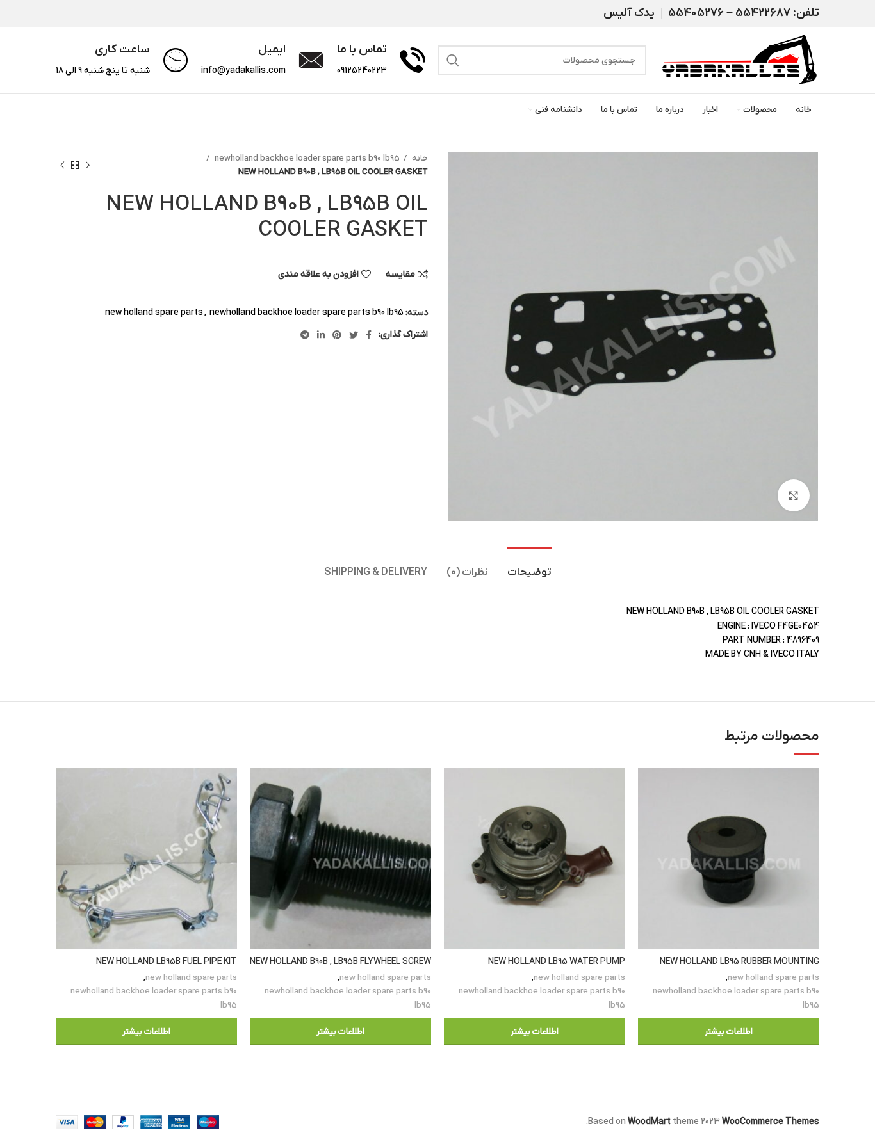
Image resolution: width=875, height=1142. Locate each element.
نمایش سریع (648, 817)
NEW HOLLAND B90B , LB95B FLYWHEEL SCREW (340, 962)
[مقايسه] (648, 789)
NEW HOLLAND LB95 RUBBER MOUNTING (739, 962)
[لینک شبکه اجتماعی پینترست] (337, 334)
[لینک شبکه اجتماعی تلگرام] (305, 334)
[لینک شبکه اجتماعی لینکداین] (321, 334)
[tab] (529, 566)
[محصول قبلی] (87, 165)
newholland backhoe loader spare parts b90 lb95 (306, 158)
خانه (419, 158)
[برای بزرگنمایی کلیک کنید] (794, 495)
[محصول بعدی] (62, 165)
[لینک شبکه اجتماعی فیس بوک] (368, 334)
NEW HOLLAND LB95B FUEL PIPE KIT (166, 962)
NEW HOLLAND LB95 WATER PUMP (556, 962)
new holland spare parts (154, 313)
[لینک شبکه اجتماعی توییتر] (353, 334)
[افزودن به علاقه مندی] (648, 846)
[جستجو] (453, 60)
